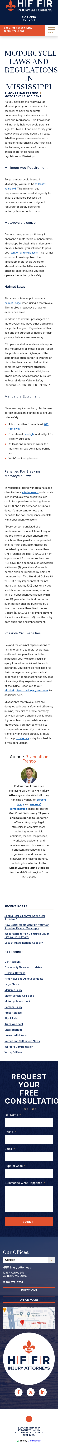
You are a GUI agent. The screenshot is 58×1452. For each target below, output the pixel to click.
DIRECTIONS (29, 1290)
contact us (22, 738)
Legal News (12, 984)
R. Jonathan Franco (35, 759)
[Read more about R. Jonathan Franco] (29, 775)
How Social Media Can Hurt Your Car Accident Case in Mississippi (27, 926)
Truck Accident (14, 1024)
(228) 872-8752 (14, 31)
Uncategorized (14, 1029)
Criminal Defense (15, 973)
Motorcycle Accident (23, 96)
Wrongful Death (14, 1052)
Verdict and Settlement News (22, 1041)
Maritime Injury (13, 990)
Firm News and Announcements (24, 978)
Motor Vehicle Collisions (19, 995)
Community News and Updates (23, 967)
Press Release (13, 1012)
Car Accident (12, 961)
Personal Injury (13, 1007)
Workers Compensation (19, 1046)
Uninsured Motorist (16, 1035)
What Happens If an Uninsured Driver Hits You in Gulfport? (27, 935)
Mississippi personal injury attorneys (26, 690)
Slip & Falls (11, 1018)
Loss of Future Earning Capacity (24, 942)
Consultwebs (35, 1440)
